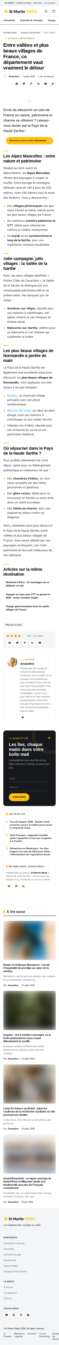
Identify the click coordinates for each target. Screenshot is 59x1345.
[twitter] (14, 1315)
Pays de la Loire (13, 625)
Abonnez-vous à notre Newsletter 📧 (29, 140)
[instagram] (21, 1315)
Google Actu (12, 879)
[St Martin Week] (21, 11)
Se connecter (49, 3)
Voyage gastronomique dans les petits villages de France (27, 608)
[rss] (28, 1315)
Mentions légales (19, 1334)
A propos (8, 1287)
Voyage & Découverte (30, 33)
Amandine (14, 76)
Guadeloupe (10, 1260)
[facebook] (7, 1315)
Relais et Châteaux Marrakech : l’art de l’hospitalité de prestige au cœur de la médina (26, 968)
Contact (8, 1298)
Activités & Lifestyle (14, 1243)
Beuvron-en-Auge (19, 410)
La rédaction (10, 1293)
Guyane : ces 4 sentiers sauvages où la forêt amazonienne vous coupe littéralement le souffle (27, 1038)
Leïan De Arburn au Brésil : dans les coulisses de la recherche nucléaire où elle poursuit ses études (29, 1111)
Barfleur (12, 395)
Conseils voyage (12, 1254)
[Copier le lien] (53, 84)
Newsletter (37, 3)
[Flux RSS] (23, 886)
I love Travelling (44, 1334)
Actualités (9, 1249)
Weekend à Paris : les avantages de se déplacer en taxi (27, 584)
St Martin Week (10, 33)
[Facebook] (9, 886)
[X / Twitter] (16, 886)
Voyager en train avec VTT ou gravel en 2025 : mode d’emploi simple (28, 596)
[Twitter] (22, 717)
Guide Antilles (11, 1266)
